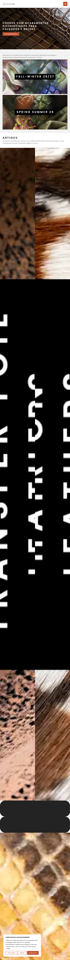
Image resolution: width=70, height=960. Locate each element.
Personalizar (11, 953)
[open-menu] (65, 4)
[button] (35, 809)
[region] (22, 945)
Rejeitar (22, 953)
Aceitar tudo (33, 953)
